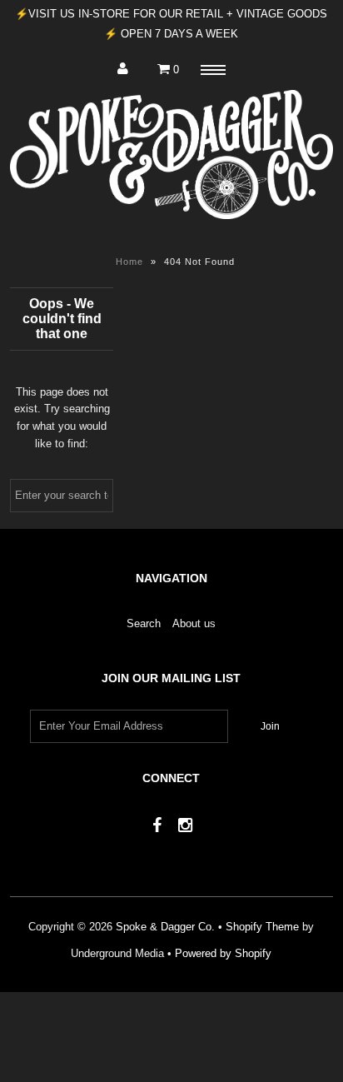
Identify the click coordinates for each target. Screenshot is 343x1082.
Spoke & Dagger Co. (165, 926)
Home (129, 262)
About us (194, 623)
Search (144, 623)
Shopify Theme (262, 926)
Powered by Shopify (223, 953)
